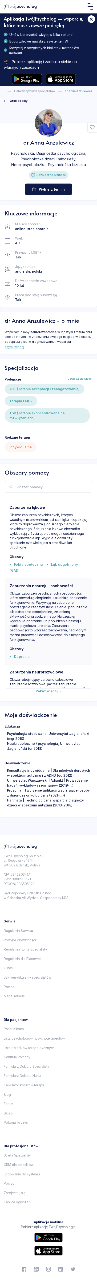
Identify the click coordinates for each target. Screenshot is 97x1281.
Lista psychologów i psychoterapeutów (34, 1038)
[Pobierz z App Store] (61, 79)
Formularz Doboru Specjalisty (26, 1066)
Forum (8, 1104)
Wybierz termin (52, 189)
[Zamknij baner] (91, 19)
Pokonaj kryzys (16, 1122)
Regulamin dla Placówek (23, 959)
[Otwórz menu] (90, 6)
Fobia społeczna (28, 564)
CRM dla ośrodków (18, 1165)
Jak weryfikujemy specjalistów (27, 977)
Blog (7, 1094)
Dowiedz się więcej (80, 378)
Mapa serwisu (14, 996)
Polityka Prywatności (20, 940)
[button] (92, 127)
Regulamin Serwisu (18, 931)
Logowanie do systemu (22, 1174)
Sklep (8, 1113)
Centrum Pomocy (17, 1057)
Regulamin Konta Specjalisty (25, 949)
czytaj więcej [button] (14, 347)
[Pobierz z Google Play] (27, 79)
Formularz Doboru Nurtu (22, 1076)
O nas (8, 968)
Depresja (22, 657)
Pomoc (9, 987)
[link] (16, 101)
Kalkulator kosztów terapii (24, 1085)
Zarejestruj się (14, 1193)
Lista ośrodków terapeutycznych (29, 1048)
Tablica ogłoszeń (17, 1202)
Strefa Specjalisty (17, 1155)
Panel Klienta (14, 1029)
